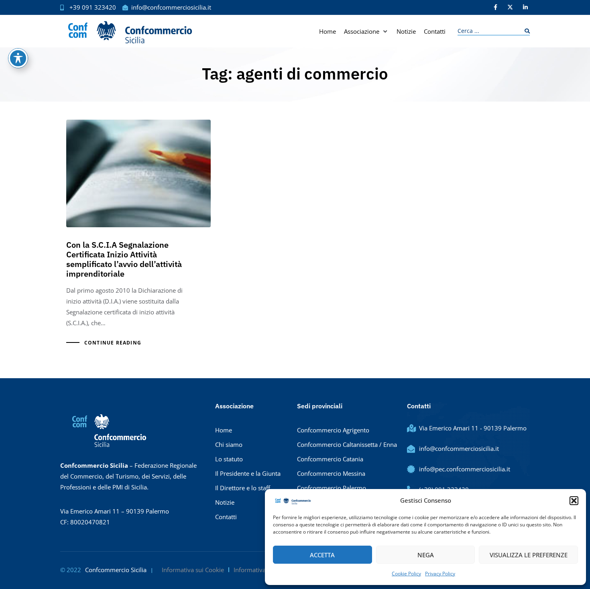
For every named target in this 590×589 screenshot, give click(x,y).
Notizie (224, 502)
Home (223, 430)
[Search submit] (525, 31)
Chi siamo (228, 444)
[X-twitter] (510, 7)
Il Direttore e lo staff (242, 488)
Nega (425, 555)
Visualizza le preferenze (529, 555)
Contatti (226, 517)
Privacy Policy (440, 573)
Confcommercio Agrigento (333, 430)
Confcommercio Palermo (331, 488)
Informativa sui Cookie (193, 570)
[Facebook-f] (495, 7)
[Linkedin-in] (525, 7)
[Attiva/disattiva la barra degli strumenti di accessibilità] (18, 58)
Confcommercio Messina (331, 473)
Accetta (322, 555)
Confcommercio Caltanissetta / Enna (347, 444)
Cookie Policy (406, 573)
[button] (574, 501)
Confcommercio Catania (330, 459)
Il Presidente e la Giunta (248, 473)
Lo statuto (229, 459)
